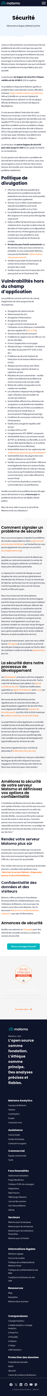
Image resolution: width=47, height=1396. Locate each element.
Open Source (13, 1192)
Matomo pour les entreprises (20, 1226)
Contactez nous (15, 1122)
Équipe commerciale (17, 1155)
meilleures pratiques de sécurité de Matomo (27, 452)
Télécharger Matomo (17, 1197)
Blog (10, 1292)
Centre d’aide (14, 1134)
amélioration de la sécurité (24, 750)
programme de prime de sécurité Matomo (22, 542)
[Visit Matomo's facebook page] (11, 1385)
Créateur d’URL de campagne (21, 1184)
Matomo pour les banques (19, 1222)
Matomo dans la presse (18, 1301)
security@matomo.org (11, 550)
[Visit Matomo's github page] (26, 1385)
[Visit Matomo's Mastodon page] (36, 1385)
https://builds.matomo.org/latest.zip (26, 93)
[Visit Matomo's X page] (16, 1385)
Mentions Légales (15, 1253)
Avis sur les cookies (16, 1258)
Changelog (12, 643)
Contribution (14, 1114)
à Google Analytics (16, 1320)
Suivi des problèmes (17, 1205)
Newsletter (13, 1297)
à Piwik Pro (13, 1332)
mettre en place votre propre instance (25, 256)
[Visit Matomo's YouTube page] (31, 1385)
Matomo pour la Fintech (18, 1238)
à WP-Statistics (14, 1349)
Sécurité (12, 1370)
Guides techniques (16, 1139)
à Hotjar (11, 1345)
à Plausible (13, 1336)
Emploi (11, 1118)
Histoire (11, 1109)
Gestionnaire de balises (18, 1175)
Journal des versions (17, 1201)
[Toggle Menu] (44, 3)
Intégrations (13, 1188)
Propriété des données (18, 1362)
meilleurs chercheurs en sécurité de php (21, 715)
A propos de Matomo (17, 1105)
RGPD (10, 1366)
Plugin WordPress (16, 1179)
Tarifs (10, 1160)
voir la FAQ (31, 330)
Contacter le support (17, 1143)
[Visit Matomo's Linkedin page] (21, 1385)
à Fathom (12, 1341)
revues (39, 689)
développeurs (10, 677)
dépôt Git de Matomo (22, 689)
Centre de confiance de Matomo (22, 1375)
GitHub (11, 1210)
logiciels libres (39, 650)
